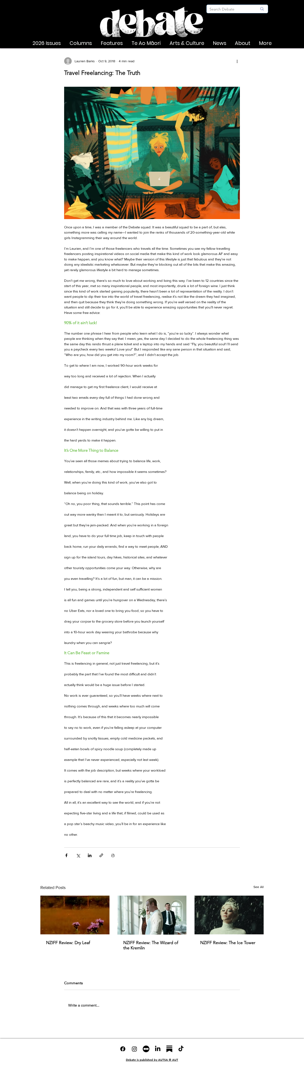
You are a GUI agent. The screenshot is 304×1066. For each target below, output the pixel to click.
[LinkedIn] (157, 1049)
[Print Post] (113, 855)
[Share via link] (101, 855)
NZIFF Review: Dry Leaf (68, 942)
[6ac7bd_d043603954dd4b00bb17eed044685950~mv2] (146, 1049)
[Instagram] (134, 1049)
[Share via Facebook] (66, 855)
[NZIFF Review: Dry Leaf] (74, 915)
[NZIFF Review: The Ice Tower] (229, 915)
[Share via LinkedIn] (89, 855)
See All (258, 887)
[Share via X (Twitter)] (78, 855)
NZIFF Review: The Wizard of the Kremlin (150, 945)
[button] (46, 43)
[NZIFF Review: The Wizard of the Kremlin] (152, 915)
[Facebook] (122, 1049)
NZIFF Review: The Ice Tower (227, 942)
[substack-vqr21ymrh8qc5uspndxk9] (169, 1049)
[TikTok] (181, 1049)
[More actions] (237, 61)
